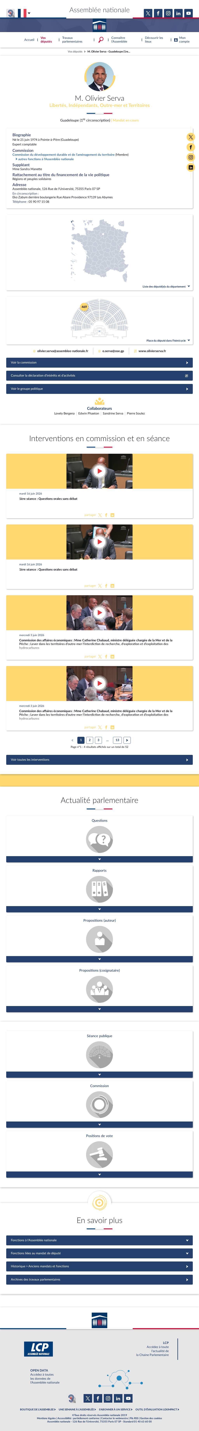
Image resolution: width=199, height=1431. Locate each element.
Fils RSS (134, 1418)
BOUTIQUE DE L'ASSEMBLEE (37, 1409)
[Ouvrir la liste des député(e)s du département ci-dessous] (99, 252)
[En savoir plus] (99, 938)
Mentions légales (46, 1418)
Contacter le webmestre (114, 1418)
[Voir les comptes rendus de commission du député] (99, 1104)
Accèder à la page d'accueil (99, 24)
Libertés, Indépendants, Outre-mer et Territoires (99, 105)
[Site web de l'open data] (99, 1376)
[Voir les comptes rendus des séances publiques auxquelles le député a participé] (99, 1054)
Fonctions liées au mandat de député (99, 1253)
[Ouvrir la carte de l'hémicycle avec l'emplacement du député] (99, 320)
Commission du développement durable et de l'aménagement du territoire (63, 154)
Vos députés (75, 51)
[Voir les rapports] (99, 888)
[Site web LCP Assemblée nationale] (99, 1349)
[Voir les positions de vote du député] (99, 1154)
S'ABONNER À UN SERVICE (114, 1409)
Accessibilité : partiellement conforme (78, 1418)
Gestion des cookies (151, 1418)
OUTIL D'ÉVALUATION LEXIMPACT (156, 1409)
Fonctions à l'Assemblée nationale (99, 1240)
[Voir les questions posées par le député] (99, 839)
